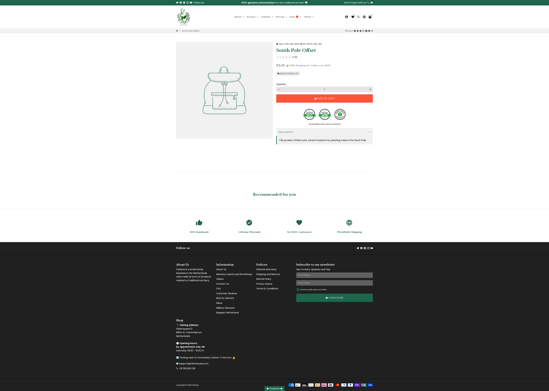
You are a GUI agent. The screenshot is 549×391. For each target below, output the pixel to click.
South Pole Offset (190, 31)
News (219, 303)
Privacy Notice (264, 283)
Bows (239, 16)
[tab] (324, 132)
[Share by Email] (372, 31)
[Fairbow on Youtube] (191, 2)
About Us (221, 269)
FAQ (218, 288)
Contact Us (222, 283)
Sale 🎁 (296, 16)
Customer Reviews (226, 293)
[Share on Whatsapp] (363, 31)
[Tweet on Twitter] (358, 31)
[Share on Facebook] (355, 31)
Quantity (281, 84)
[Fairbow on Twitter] (177, 2)
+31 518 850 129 (185, 368)
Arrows (252, 16)
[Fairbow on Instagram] (187, 2)
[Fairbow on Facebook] (181, 2)
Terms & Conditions (267, 288)
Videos (220, 279)
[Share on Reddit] (369, 31)
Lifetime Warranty (266, 269)
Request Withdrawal (227, 312)
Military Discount (225, 308)
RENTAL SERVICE (225, 298)
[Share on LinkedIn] (366, 31)
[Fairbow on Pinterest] (184, 2)
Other (309, 16)
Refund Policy (263, 279)
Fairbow (195, 385)
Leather (267, 16)
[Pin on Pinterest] (360, 31)
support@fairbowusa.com (192, 363)
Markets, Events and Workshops (234, 274)
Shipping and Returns (268, 274)
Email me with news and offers (313, 289)
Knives (281, 16)
